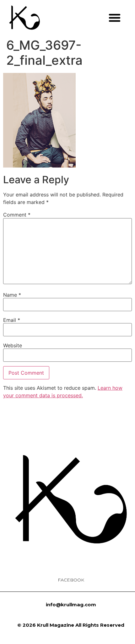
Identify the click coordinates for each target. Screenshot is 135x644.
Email (11, 319)
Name (12, 294)
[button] (114, 17)
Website (12, 345)
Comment (16, 214)
